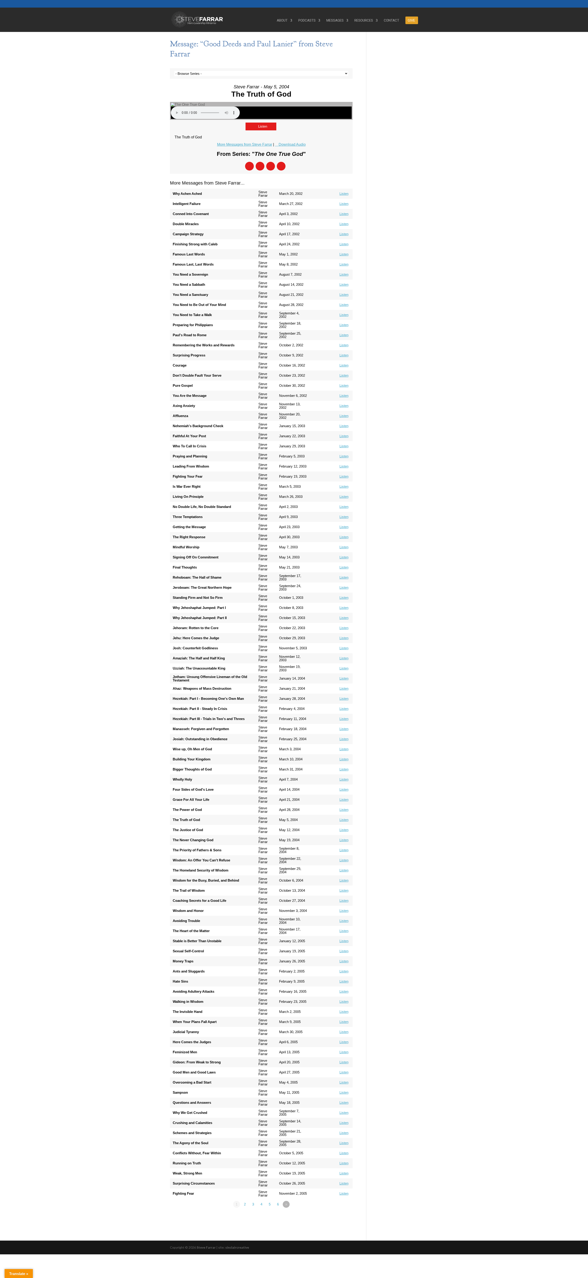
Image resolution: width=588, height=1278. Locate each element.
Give (411, 20)
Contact (391, 20)
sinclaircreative (237, 1247)
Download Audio (292, 144)
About (282, 20)
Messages (335, 20)
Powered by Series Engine (336, 1217)
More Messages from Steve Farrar (244, 144)
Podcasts (307, 20)
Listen (262, 126)
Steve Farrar (206, 1247)
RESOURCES (363, 20)
